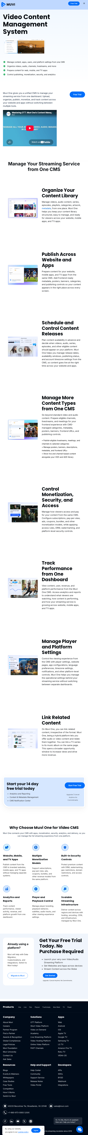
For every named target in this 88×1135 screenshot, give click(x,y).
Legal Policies (9, 1044)
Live (25, 1007)
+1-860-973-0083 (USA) (19, 1112)
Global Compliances (11, 1041)
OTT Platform (36, 1022)
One (19, 1007)
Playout (37, 1007)
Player (69, 1007)
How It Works (9, 1092)
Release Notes (36, 1081)
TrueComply (46, 1007)
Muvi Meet (56, 1007)
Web (60, 1022)
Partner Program (10, 1029)
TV (64, 1007)
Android (61, 1026)
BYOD (60, 1077)
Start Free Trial (74, 785)
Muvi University (9, 1052)
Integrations (63, 1085)
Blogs (5, 1070)
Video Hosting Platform (40, 1041)
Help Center (35, 1070)
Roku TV (61, 1052)
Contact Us (8, 1055)
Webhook (62, 1081)
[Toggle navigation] (84, 3)
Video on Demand (38, 1029)
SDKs (60, 1074)
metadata (46, 208)
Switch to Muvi (9, 1096)
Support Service (37, 1077)
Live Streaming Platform (40, 1037)
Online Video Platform (39, 1044)
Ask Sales (7, 1059)
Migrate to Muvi (18, 975)
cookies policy (23, 1132)
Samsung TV (63, 1041)
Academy (34, 1033)
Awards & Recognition (12, 1037)
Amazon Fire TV (65, 1048)
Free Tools (7, 1085)
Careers (6, 1026)
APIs (60, 1070)
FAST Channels (36, 1048)
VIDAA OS (62, 1055)
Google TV (62, 1037)
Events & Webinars (11, 1074)
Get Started (50, 975)
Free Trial (74, 3)
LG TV (60, 1044)
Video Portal (35, 1085)
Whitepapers (8, 1077)
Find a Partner (9, 1033)
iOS (59, 1029)
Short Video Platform (39, 1026)
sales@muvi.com (61, 1106)
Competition (8, 1089)
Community (35, 1074)
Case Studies (8, 1081)
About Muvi (8, 1022)
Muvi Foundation (10, 1048)
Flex (30, 1007)
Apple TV (62, 1033)
